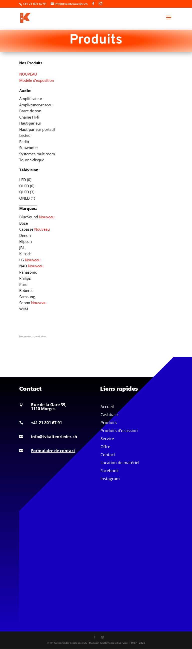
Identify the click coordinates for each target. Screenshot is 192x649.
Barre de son (30, 110)
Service (107, 438)
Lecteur (25, 135)
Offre (105, 446)
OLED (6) (26, 185)
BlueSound (36, 216)
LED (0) (25, 179)
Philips (25, 278)
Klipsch (25, 253)
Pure (23, 284)
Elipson (25, 241)
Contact (107, 454)
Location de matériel (119, 462)
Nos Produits (30, 63)
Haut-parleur (30, 123)
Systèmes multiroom (37, 153)
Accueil (107, 406)
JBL (22, 247)
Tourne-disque (31, 159)
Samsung (27, 296)
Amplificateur (30, 98)
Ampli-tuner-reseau (35, 104)
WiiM (23, 308)
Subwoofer (28, 147)
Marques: (28, 208)
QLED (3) (26, 191)
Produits (108, 422)
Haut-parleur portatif (37, 129)
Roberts (25, 290)
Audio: (25, 90)
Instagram (110, 478)
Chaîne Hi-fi (29, 117)
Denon (25, 235)
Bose (23, 223)
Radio (24, 141)
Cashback (109, 414)
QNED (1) (27, 198)
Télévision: (29, 169)
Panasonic (28, 272)
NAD (31, 265)
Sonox (32, 302)
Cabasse (34, 229)
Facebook (109, 470)
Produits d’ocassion (119, 430)
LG (29, 259)
